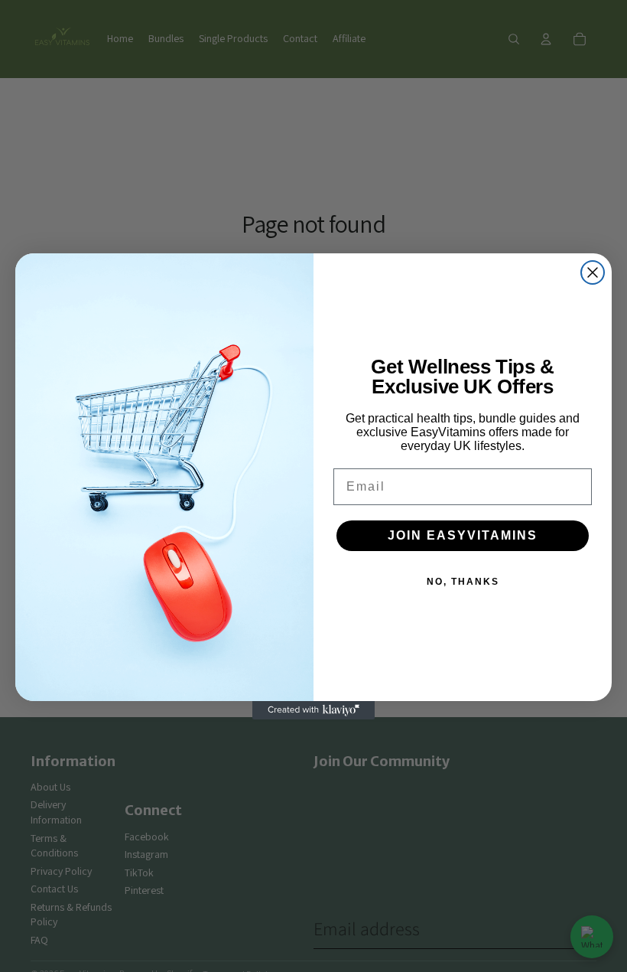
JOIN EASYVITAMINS (463, 535)
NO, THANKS (463, 581)
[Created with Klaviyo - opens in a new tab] (313, 710)
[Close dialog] (592, 272)
